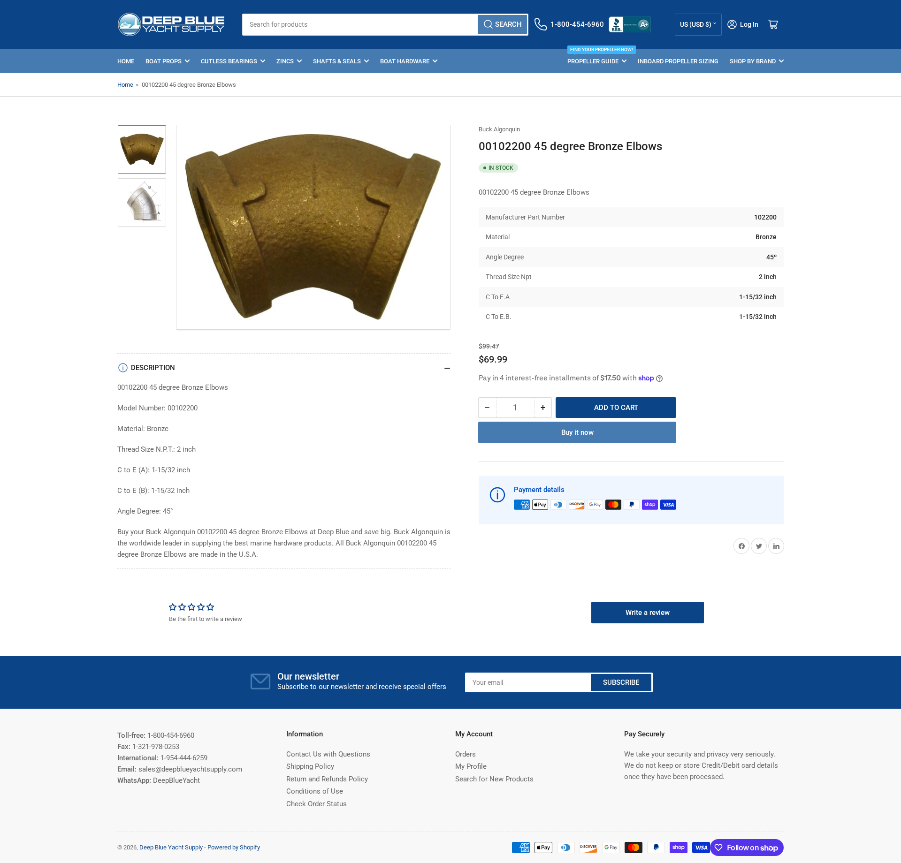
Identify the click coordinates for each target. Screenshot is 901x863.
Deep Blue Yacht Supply (171, 847)
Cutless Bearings (229, 61)
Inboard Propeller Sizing (678, 61)
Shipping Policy (310, 766)
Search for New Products (494, 779)
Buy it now (577, 432)
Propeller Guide (596, 57)
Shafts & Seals (337, 61)
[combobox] (385, 25)
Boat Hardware (404, 61)
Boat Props (163, 61)
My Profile (471, 766)
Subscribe (621, 682)
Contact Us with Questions (328, 754)
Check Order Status (316, 804)
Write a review (648, 612)
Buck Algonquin (499, 129)
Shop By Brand (753, 61)
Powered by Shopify (233, 847)
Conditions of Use (314, 791)
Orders (465, 754)
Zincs (285, 61)
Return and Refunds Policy (327, 779)
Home (125, 61)
